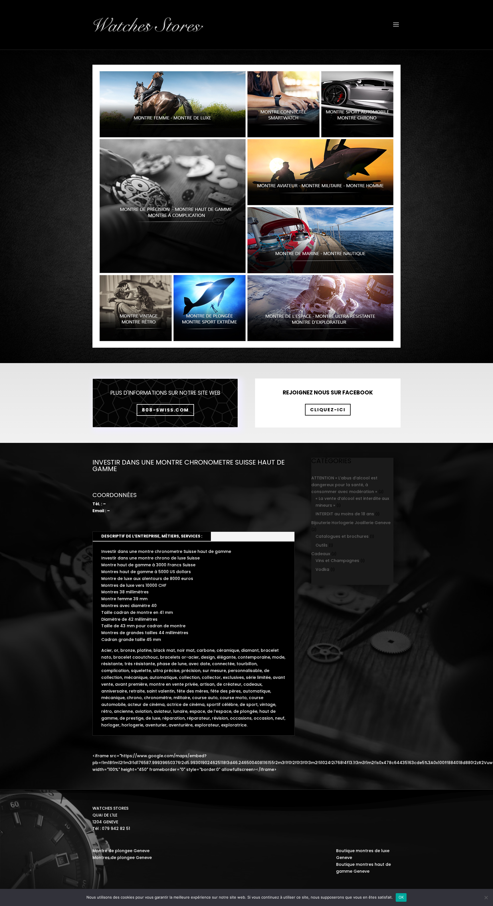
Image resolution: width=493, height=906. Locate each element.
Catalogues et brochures (342, 536)
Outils (322, 545)
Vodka (322, 569)
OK (401, 897)
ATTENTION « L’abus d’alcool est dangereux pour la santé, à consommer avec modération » (344, 484)
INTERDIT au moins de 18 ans (345, 514)
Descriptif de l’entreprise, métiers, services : (151, 536)
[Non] (486, 897)
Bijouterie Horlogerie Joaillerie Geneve (351, 523)
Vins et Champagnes (337, 560)
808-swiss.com (165, 410)
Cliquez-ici (327, 409)
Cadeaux (320, 554)
